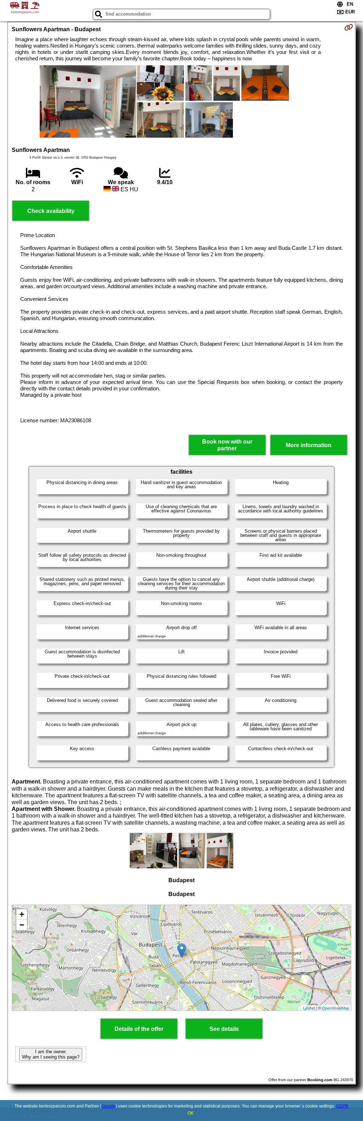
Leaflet (309, 1008)
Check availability (50, 211)
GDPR (342, 1106)
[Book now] (348, 27)
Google (108, 1106)
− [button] (21, 925)
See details (224, 1029)
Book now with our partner (227, 445)
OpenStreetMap (335, 1008)
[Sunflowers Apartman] (88, 102)
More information (308, 445)
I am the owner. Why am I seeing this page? (50, 1054)
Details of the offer (139, 1029)
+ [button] (21, 914)
